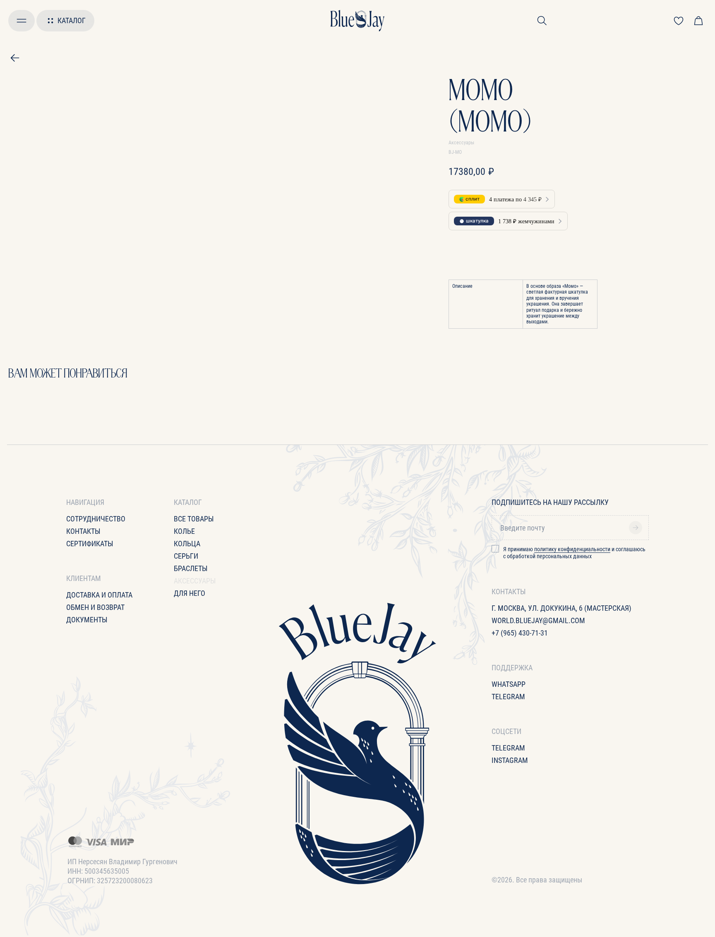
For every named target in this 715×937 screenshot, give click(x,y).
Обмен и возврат (95, 607)
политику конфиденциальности (572, 549)
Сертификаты (89, 543)
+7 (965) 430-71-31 (520, 633)
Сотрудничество (95, 518)
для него (189, 593)
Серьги (186, 556)
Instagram (510, 760)
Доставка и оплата (99, 594)
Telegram (508, 696)
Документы (87, 619)
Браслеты (191, 568)
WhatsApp (508, 684)
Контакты (83, 531)
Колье (184, 531)
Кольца (187, 543)
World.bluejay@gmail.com (538, 620)
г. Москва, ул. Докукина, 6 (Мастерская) (561, 608)
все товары (194, 518)
